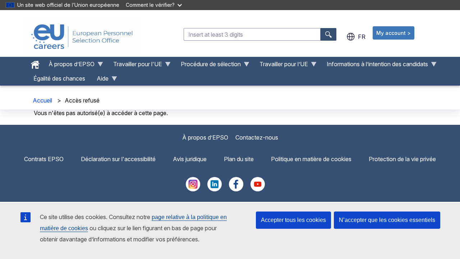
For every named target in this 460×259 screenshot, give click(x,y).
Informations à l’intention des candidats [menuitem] (374, 65)
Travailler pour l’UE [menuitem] (281, 65)
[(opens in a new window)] (193, 189)
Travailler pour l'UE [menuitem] (134, 65)
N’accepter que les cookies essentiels (387, 220)
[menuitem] (35, 63)
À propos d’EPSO (205, 137)
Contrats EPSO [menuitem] (44, 159)
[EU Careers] (81, 36)
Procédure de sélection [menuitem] (208, 65)
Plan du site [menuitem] (239, 159)
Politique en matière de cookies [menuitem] (311, 159)
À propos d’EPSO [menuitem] (69, 65)
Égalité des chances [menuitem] (59, 78)
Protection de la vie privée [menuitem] (402, 159)
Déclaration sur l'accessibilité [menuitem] (118, 159)
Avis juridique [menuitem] (190, 159)
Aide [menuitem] (100, 80)
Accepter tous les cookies (293, 220)
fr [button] (361, 36)
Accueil (42, 100)
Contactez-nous (256, 137)
